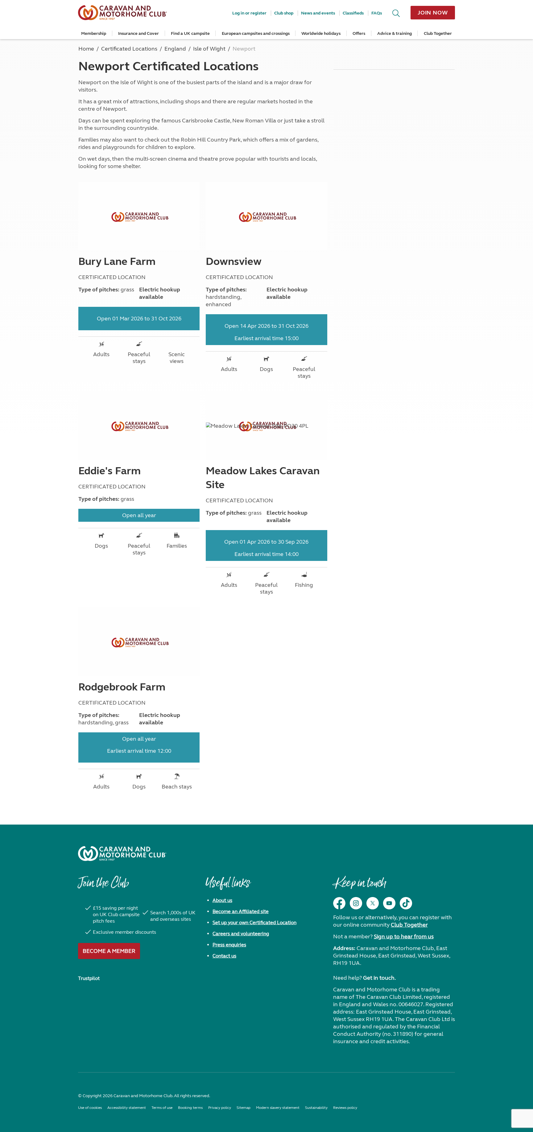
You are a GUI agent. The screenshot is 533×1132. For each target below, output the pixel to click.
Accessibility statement (126, 1107)
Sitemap (243, 1107)
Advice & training (394, 33)
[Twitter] (372, 903)
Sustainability (316, 1107)
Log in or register (249, 13)
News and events (318, 13)
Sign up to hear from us (404, 936)
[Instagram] (356, 903)
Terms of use (161, 1107)
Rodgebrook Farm (121, 687)
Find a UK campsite (190, 33)
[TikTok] (406, 903)
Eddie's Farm (109, 470)
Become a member (109, 951)
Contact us (224, 956)
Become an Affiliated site (241, 911)
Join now (433, 12)
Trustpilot (89, 978)
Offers (359, 33)
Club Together (438, 33)
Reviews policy (345, 1107)
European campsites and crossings (256, 33)
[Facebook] (339, 903)
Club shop (283, 13)
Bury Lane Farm (116, 261)
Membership (93, 33)
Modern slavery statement (278, 1107)
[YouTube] (389, 903)
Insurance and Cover (138, 33)
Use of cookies (90, 1107)
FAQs (376, 13)
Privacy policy (219, 1107)
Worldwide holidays (321, 33)
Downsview (234, 261)
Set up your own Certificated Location (254, 922)
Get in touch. (379, 977)
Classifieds (353, 13)
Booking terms (190, 1107)
